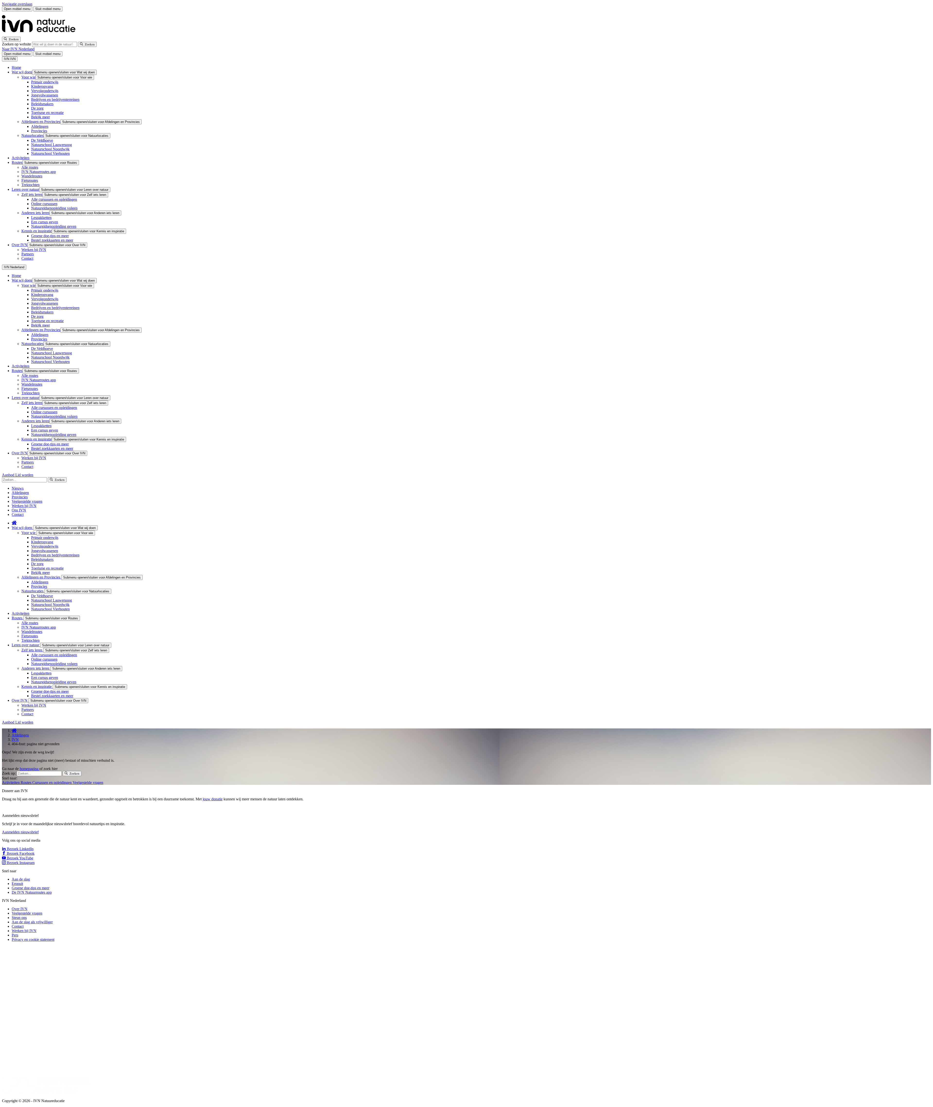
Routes (17, 162)
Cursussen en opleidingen (52, 782)
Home (16, 67)
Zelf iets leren (31, 194)
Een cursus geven (44, 222)
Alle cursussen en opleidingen (54, 199)
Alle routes (29, 167)
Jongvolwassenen (44, 95)
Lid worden (24, 475)
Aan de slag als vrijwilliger (32, 922)
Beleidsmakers (42, 104)
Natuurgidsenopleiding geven (53, 226)
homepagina (29, 769)
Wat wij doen (22, 72)
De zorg (37, 108)
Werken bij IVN (33, 250)
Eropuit (17, 884)
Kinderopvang (42, 86)
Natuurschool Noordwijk (50, 149)
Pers (15, 935)
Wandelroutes (31, 176)
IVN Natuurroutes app (38, 172)
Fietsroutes (29, 180)
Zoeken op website (17, 44)
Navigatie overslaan (17, 4)
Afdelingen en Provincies (40, 122)
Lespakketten (41, 218)
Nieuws (18, 488)
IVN (15, 739)
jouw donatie (213, 799)
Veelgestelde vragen (27, 501)
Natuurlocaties (32, 135)
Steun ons (19, 918)
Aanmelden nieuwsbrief (20, 832)
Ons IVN (19, 510)
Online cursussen (44, 204)
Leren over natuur (25, 189)
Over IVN (19, 245)
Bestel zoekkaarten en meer (52, 240)
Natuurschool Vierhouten (50, 153)
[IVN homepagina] (41, 34)
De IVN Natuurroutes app (32, 892)
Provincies (39, 131)
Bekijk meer (40, 117)
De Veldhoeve (42, 140)
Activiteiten (20, 158)
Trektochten (30, 185)
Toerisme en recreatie (47, 113)
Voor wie (28, 77)
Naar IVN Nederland (18, 49)
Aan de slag (21, 879)
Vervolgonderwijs (44, 91)
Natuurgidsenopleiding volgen (54, 208)
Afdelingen (39, 126)
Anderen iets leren (35, 213)
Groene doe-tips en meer (50, 236)
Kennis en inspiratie (36, 231)
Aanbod (8, 475)
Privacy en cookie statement (33, 939)
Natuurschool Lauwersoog (51, 145)
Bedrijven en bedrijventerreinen (55, 99)
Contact (27, 258)
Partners (27, 254)
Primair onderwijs (44, 82)
